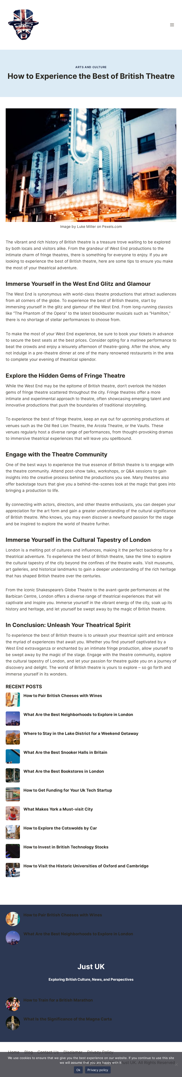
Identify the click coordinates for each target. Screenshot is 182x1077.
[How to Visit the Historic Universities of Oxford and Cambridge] (13, 870)
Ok (78, 1070)
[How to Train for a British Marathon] (13, 1004)
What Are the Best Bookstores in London (63, 771)
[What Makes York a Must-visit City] (13, 813)
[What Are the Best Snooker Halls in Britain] (13, 756)
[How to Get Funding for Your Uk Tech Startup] (13, 794)
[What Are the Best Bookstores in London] (13, 775)
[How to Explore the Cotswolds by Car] (13, 832)
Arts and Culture (91, 67)
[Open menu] (172, 24)
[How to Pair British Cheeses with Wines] (13, 700)
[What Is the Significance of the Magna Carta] (13, 1023)
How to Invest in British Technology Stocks (66, 847)
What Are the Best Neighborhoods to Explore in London (78, 714)
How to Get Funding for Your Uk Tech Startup (67, 790)
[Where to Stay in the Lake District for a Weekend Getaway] (13, 737)
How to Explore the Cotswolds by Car (60, 828)
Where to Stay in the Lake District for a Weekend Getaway (80, 733)
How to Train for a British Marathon (58, 1000)
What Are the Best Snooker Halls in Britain (65, 752)
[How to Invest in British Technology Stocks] (13, 851)
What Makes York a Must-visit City (58, 809)
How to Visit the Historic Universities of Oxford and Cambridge (86, 866)
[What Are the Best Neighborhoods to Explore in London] (13, 718)
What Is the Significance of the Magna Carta (67, 1019)
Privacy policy (97, 1070)
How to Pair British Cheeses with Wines (62, 695)
